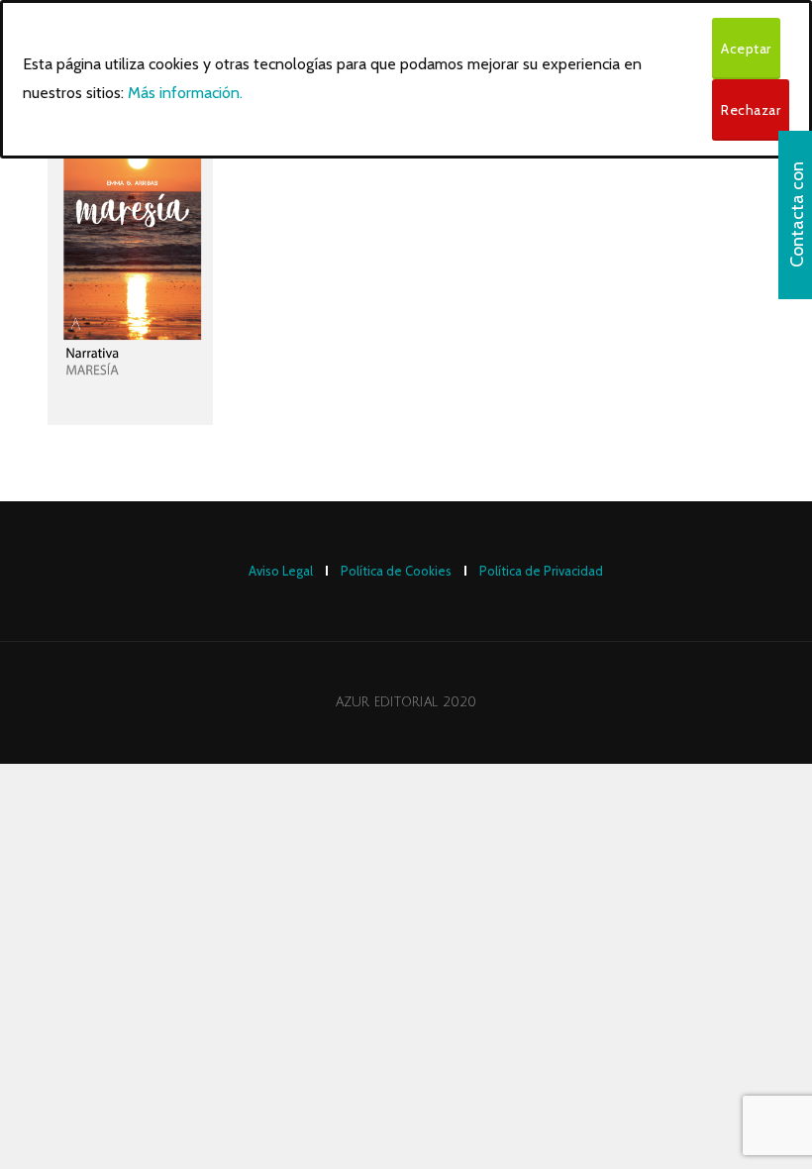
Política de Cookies (396, 571)
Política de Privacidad (541, 571)
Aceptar (746, 48)
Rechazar (750, 110)
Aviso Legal (281, 571)
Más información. (185, 92)
